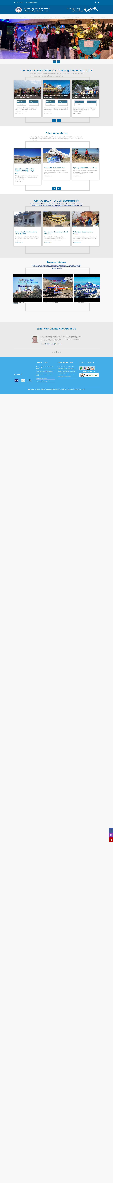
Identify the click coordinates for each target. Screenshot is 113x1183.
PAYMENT (84, 17)
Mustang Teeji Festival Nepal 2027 (66, 371)
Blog (103, 17)
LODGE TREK (41, 17)
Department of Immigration (43, 381)
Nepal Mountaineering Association (44, 371)
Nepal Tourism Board (41, 378)
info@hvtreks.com (32, 2)
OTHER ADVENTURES (63, 17)
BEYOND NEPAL (75, 17)
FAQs (98, 17)
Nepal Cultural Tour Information (66, 374)
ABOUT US (22, 17)
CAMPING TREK (32, 17)
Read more (18, 113)
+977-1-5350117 (20, 2)
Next (16, 303)
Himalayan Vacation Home (64, 376)
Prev (14, 303)
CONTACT (91, 17)
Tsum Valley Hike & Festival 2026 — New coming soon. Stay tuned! (67, 367)
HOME (16, 17)
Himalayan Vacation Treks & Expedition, (45, 389)
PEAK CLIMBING (51, 17)
